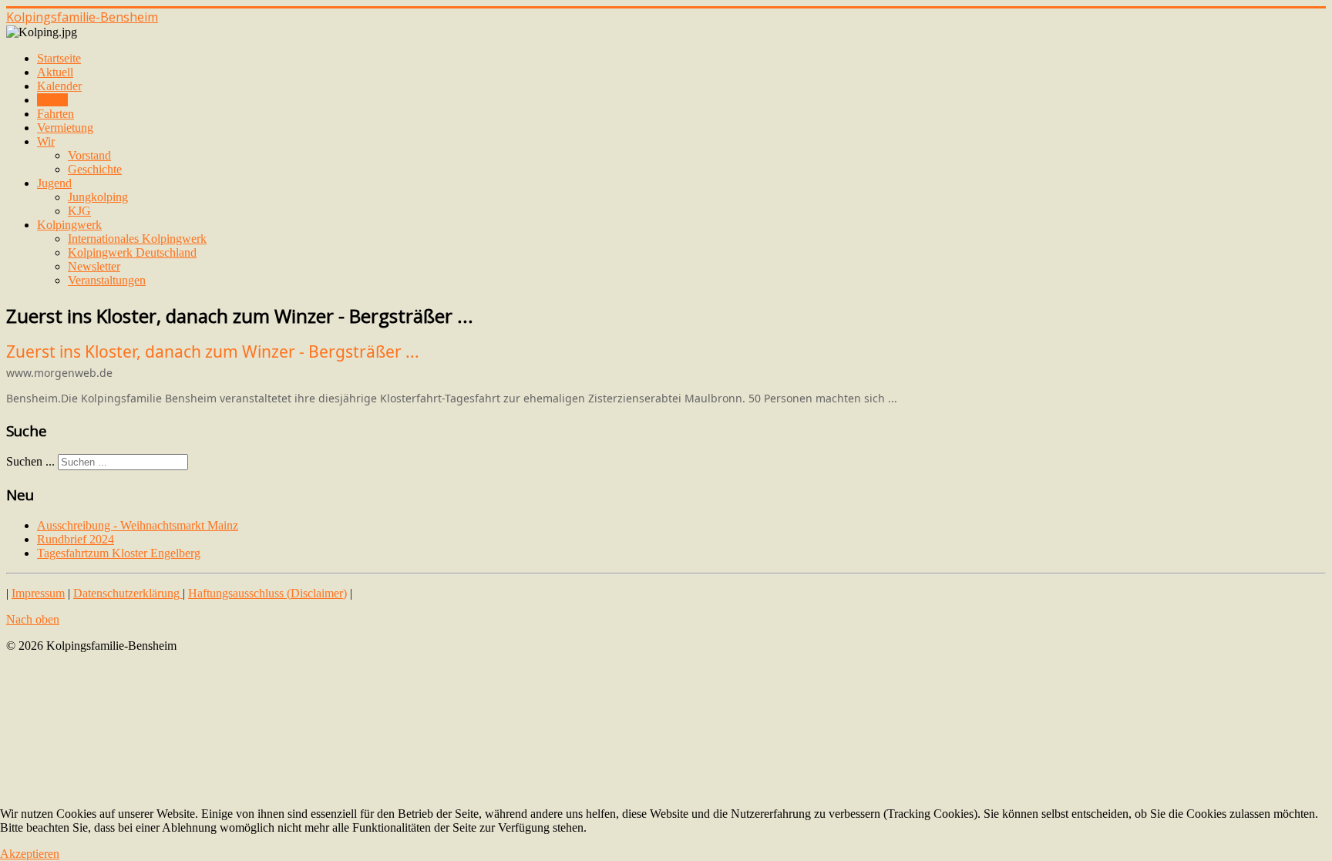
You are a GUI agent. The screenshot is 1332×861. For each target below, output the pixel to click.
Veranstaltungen (107, 280)
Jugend (54, 183)
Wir (46, 141)
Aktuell (55, 72)
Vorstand (89, 155)
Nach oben (32, 619)
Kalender (59, 85)
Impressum (38, 593)
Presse (52, 99)
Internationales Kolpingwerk (137, 238)
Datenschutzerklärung (128, 593)
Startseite (59, 58)
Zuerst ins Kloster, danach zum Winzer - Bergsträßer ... (212, 351)
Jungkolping (98, 196)
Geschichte (95, 169)
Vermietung (65, 127)
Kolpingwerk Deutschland (132, 252)
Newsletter (94, 266)
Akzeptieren (29, 853)
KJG (79, 210)
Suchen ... (30, 461)
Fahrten (55, 113)
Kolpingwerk (69, 224)
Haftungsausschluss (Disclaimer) (267, 593)
